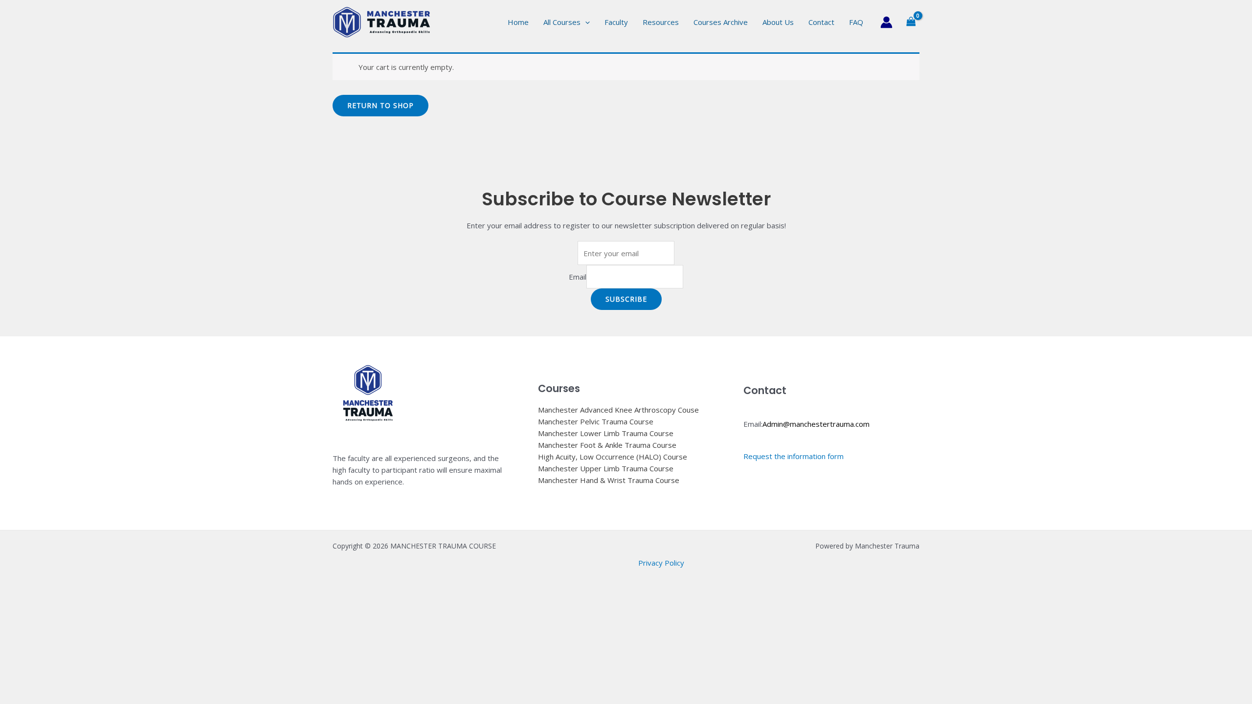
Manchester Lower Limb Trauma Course (605, 433)
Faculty (616, 22)
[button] (585, 22)
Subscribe (626, 299)
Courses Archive (720, 22)
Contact (821, 22)
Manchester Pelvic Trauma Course (595, 421)
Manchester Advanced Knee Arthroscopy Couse (618, 410)
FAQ (856, 22)
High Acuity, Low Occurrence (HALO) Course (612, 457)
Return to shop (380, 105)
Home (518, 22)
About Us (778, 22)
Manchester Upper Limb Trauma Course (605, 468)
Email (577, 277)
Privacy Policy (661, 563)
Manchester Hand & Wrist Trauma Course (608, 480)
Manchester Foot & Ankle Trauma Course (607, 445)
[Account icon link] (886, 22)
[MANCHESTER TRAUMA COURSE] (381, 21)
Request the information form (793, 456)
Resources (661, 22)
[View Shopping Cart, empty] (911, 22)
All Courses (562, 22)
